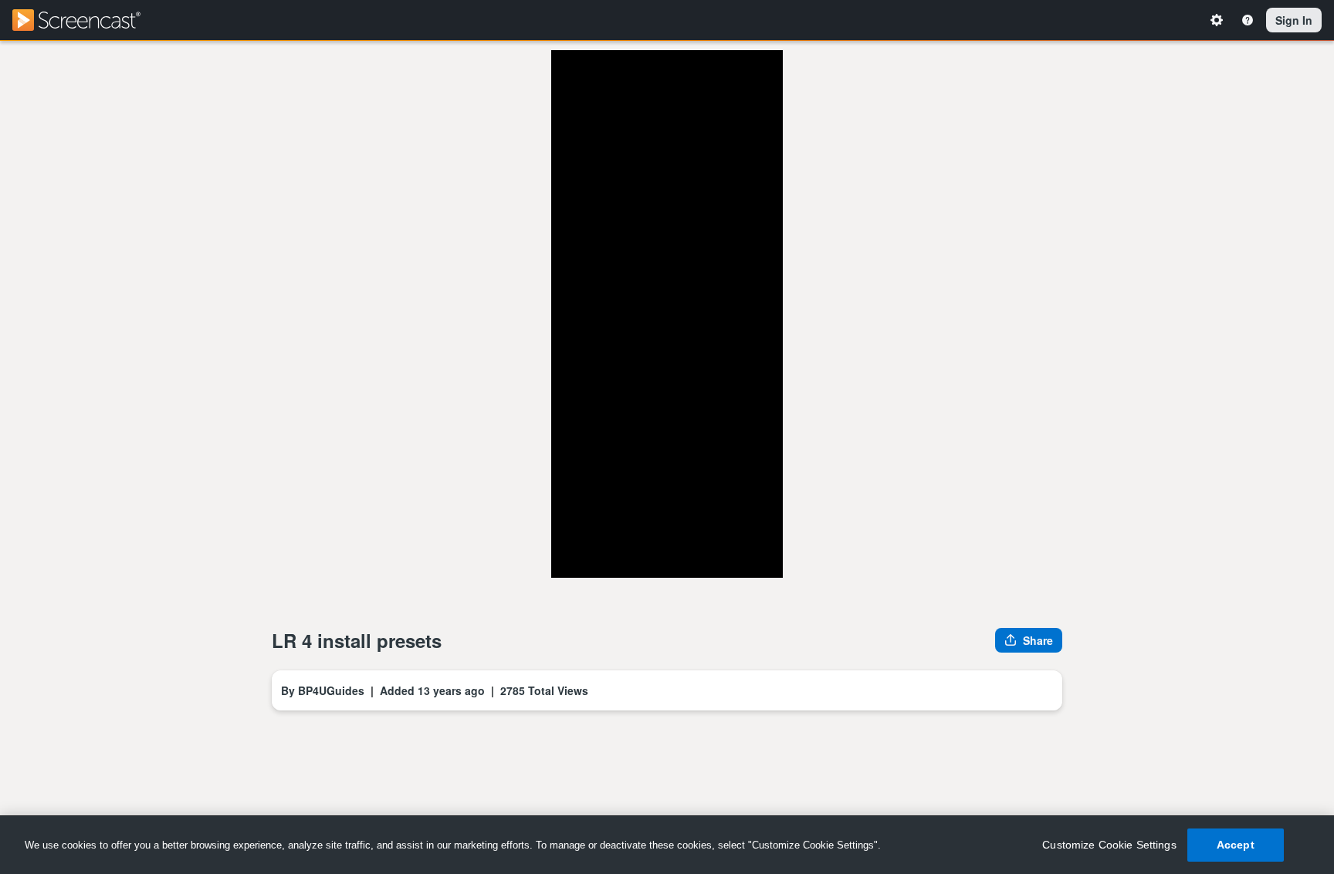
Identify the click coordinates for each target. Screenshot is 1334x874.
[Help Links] (1250, 20)
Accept (1235, 845)
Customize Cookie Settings (1109, 845)
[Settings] (1219, 20)
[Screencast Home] (86, 20)
